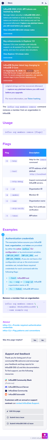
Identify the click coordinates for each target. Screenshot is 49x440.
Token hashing (34, 99)
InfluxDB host (23, 278)
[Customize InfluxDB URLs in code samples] (42, 3)
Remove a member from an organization (21, 298)
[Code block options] (44, 130)
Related (6, 322)
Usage (8, 123)
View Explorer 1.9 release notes (16, 54)
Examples (10, 230)
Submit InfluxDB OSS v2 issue (21, 423)
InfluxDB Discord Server (18, 387)
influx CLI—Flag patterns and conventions (21, 330)
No (42, 340)
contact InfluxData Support (27, 403)
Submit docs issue (17, 417)
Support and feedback (17, 353)
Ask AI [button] (45, 437)
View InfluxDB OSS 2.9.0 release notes (19, 30)
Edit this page (14, 411)
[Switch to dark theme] (46, 3)
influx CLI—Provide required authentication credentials (22, 326)
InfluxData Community (18, 391)
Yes (35, 340)
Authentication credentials (19, 238)
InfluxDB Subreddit (17, 394)
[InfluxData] (3, 3)
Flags (7, 144)
